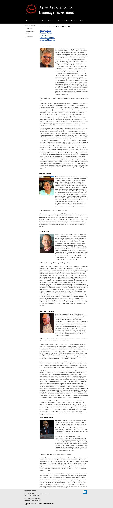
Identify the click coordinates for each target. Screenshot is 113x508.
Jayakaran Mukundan (47, 40)
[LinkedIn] (85, 492)
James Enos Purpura (47, 37)
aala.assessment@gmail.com (32, 500)
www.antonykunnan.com (61, 94)
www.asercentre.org (65, 187)
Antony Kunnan (45, 30)
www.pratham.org (82, 177)
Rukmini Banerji (46, 33)
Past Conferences (29, 36)
